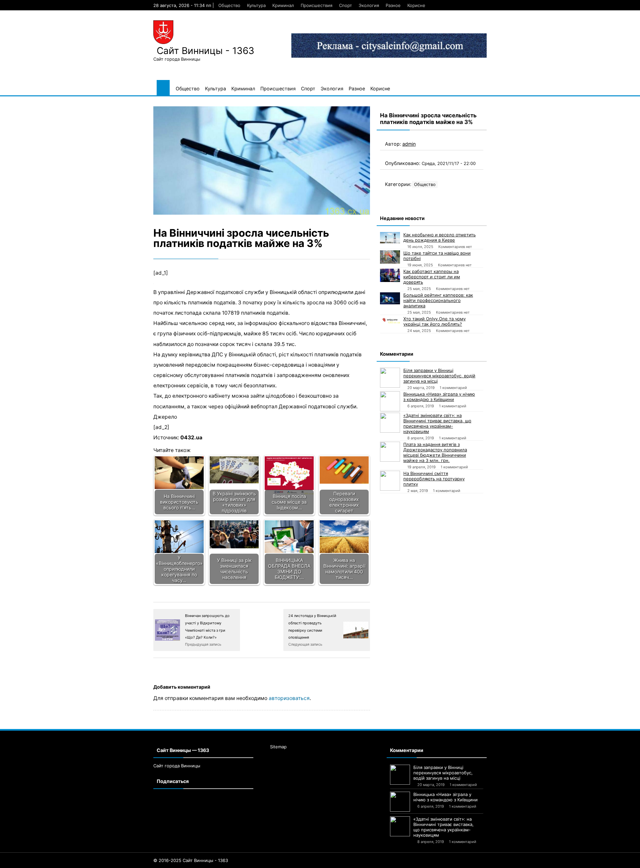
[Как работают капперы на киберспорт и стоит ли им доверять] (390, 275)
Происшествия (316, 5)
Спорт (345, 5)
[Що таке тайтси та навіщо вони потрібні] (390, 257)
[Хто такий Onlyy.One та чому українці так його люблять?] (390, 319)
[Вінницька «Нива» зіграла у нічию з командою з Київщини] (390, 401)
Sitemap (278, 746)
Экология (369, 5)
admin (409, 144)
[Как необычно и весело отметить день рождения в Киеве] (390, 237)
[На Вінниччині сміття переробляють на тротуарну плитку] (390, 481)
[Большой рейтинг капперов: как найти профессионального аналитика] (390, 298)
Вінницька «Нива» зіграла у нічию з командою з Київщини (439, 396)
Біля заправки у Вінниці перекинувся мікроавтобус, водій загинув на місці (439, 376)
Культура (256, 5)
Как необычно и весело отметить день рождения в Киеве (439, 237)
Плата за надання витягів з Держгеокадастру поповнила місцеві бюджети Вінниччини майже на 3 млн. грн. (435, 452)
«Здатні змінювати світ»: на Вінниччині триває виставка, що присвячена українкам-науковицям (437, 423)
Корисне (416, 5)
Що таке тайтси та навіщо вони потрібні (437, 255)
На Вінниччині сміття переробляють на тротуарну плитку (434, 479)
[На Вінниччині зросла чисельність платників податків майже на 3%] (261, 160)
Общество (229, 5)
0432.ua (191, 437)
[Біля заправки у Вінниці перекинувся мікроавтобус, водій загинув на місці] (390, 378)
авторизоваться (289, 698)
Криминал (283, 5)
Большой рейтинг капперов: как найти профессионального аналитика (438, 300)
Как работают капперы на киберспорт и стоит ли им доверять (431, 277)
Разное (393, 5)
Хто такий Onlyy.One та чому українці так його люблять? (434, 321)
